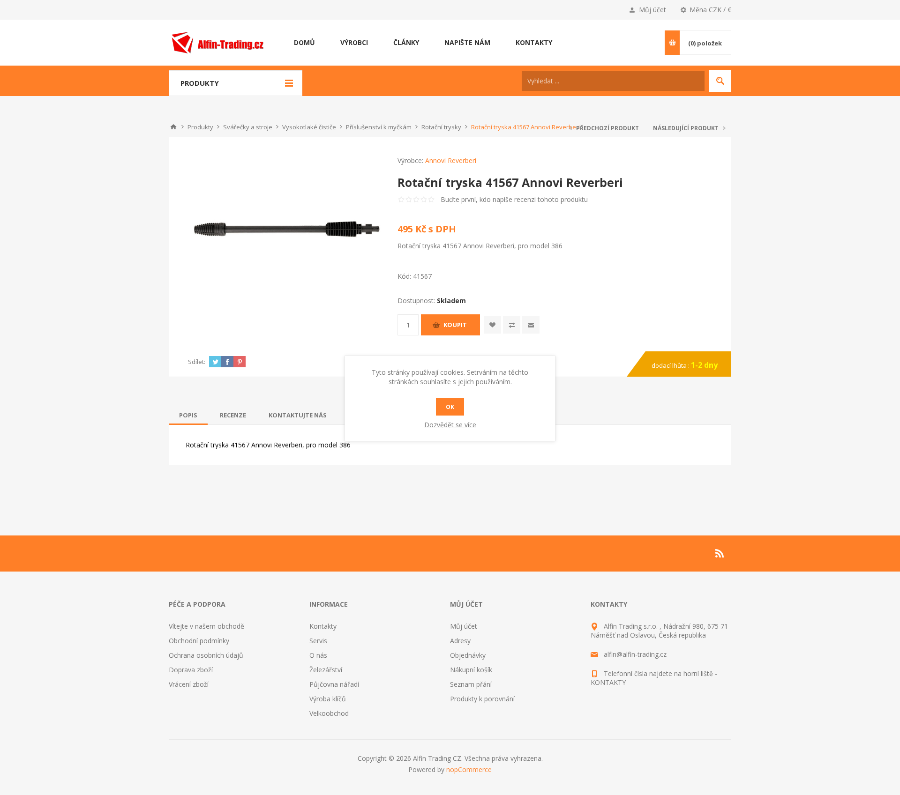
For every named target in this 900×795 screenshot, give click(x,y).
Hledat (720, 81)
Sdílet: (196, 361)
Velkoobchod (329, 713)
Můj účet (652, 9)
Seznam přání (471, 684)
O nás (318, 655)
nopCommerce (469, 769)
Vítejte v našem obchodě (206, 626)
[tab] (188, 415)
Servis (318, 640)
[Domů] (173, 126)
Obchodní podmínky (199, 640)
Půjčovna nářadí (334, 684)
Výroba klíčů (327, 698)
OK (450, 407)
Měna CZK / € (710, 9)
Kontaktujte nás (298, 415)
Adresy (460, 640)
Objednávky (468, 655)
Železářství (325, 669)
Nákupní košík (471, 669)
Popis (188, 415)
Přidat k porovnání (511, 325)
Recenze (233, 415)
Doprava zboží (191, 669)
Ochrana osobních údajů (206, 655)
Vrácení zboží (189, 684)
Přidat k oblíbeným (492, 325)
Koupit (455, 324)
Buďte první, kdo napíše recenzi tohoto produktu (514, 199)
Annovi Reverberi (450, 160)
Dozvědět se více (450, 424)
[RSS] (720, 553)
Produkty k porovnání (482, 698)
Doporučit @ (531, 325)
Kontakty (323, 626)
